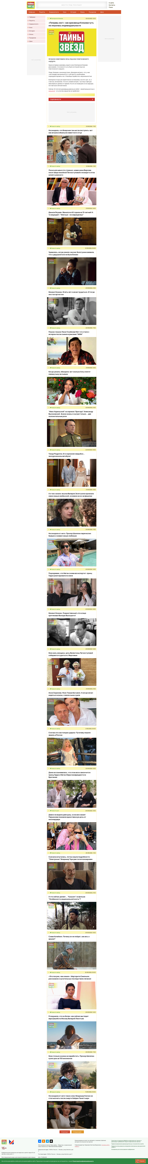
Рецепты (42, 12)
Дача (102, 12)
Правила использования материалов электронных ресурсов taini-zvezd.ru (128, 1146)
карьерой (52, 91)
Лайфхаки (31, 12)
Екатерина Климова (57, 18)
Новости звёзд (55, 126)
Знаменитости (54, 12)
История (73, 12)
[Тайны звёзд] (49, 18)
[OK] (43, 1141)
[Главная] (4, 1142)
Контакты (112, 5)
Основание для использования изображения (123, 1149)
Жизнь (82, 12)
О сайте (111, 3)
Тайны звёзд (31, 5)
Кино (64, 12)
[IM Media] (11, 1142)
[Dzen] (51, 1141)
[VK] (39, 1141)
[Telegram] (47, 1141)
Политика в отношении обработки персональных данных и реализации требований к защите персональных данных (126, 1141)
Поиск (111, 7)
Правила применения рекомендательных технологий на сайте (127, 1144)
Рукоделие (92, 12)
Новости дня (55, 811)
